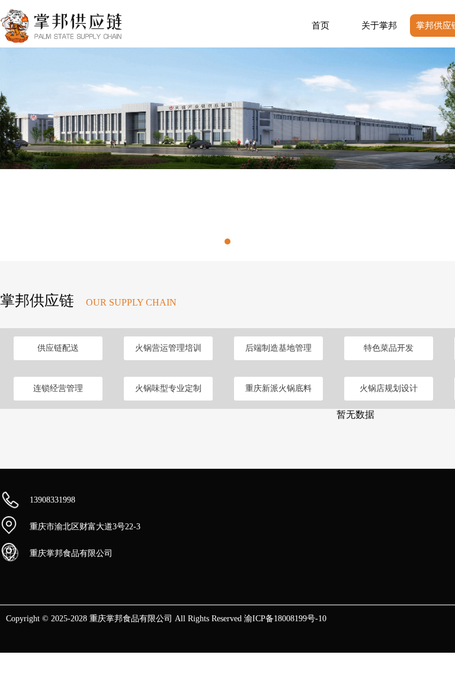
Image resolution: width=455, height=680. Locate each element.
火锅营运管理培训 (168, 348)
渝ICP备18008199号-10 (285, 618)
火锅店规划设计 (389, 388)
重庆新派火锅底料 (278, 388)
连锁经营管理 (58, 388)
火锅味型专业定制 (168, 388)
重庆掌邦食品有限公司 (71, 553)
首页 (320, 25)
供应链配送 (58, 348)
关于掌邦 (379, 25)
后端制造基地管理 (278, 348)
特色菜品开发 (389, 348)
